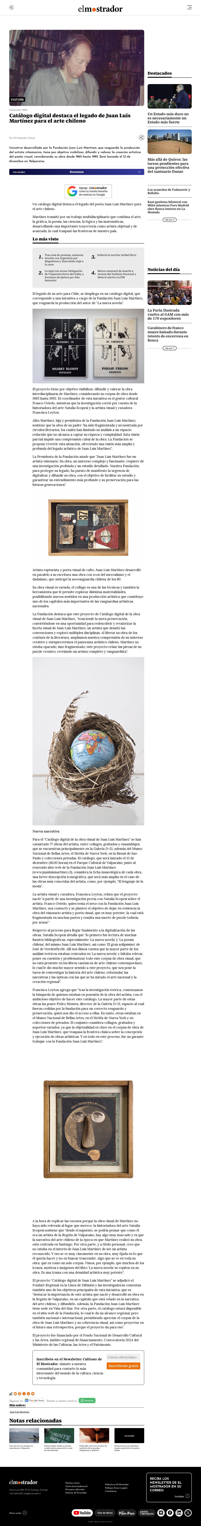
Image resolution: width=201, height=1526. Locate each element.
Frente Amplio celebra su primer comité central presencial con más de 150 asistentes (58, 1448)
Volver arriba (15, 1512)
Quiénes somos (72, 1482)
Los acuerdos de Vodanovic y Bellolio (169, 191)
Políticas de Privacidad (75, 1492)
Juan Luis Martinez (19, 1412)
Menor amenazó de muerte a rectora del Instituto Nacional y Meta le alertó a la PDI (117, 274)
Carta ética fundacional (76, 1485)
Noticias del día (164, 269)
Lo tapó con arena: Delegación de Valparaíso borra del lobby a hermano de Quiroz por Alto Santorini (64, 275)
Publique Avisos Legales (116, 1487)
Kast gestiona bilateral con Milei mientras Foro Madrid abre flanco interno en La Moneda (168, 207)
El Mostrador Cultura (24, 137)
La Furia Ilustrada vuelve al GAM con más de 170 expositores (168, 314)
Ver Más (168, 220)
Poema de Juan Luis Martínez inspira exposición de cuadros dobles (126, 1448)
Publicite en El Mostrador (117, 1484)
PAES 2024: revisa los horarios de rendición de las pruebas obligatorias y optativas (93, 1448)
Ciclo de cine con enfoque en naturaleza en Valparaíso (21, 1447)
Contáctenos (111, 1490)
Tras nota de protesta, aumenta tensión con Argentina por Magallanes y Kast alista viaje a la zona (64, 259)
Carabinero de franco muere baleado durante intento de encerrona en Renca (168, 334)
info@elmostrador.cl (31, 1493)
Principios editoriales (75, 1489)
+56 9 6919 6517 (16, 1493)
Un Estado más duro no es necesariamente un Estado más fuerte (168, 118)
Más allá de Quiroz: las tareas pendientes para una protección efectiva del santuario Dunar (168, 165)
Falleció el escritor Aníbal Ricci (116, 255)
